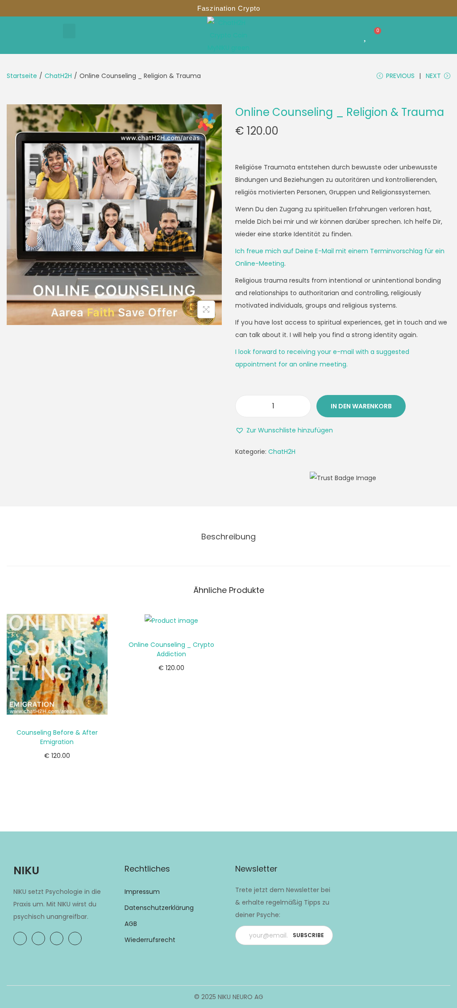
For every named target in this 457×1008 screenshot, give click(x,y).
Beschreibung (228, 536)
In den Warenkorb (361, 406)
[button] (69, 31)
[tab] (228, 537)
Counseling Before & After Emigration (57, 737)
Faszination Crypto (228, 8)
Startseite (22, 75)
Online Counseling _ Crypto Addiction (171, 649)
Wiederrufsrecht (150, 939)
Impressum (142, 891)
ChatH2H (58, 75)
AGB (131, 923)
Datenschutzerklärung (159, 907)
